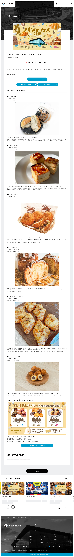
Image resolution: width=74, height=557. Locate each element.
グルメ (5, 534)
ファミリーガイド (18, 537)
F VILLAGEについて (43, 534)
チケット (30, 542)
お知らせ (8, 517)
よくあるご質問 (17, 541)
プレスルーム (56, 539)
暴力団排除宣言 (25, 550)
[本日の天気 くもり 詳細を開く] (42, 4)
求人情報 (41, 542)
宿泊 (4, 537)
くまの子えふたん (54, 546)
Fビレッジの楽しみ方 (18, 534)
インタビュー (56, 536)
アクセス (30, 539)
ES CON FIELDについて (44, 536)
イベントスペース (67, 534)
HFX (65, 536)
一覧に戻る (37, 471)
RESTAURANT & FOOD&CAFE (24, 459)
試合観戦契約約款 (19, 550)
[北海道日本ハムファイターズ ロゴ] (12, 526)
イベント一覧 (31, 534)
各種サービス (17, 536)
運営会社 (41, 539)
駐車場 (30, 541)
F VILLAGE (9, 459)
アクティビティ (6, 539)
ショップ (5, 536)
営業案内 (30, 536)
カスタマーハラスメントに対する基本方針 (41, 550)
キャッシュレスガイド (19, 539)
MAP (29, 537)
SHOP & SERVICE (15, 459)
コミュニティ (42, 537)
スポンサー (42, 541)
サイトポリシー (7, 550)
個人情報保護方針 (13, 550)
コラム (55, 537)
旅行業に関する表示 (31, 550)
